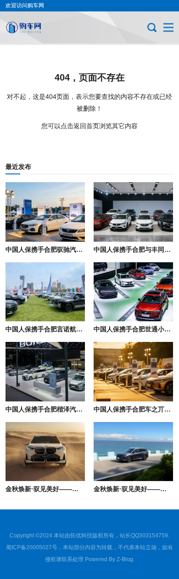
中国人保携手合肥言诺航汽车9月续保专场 (65, 329)
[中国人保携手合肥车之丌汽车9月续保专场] (133, 371)
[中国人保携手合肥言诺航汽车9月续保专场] (45, 292)
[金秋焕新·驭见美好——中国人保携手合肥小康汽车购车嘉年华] (133, 452)
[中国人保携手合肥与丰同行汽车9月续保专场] (133, 212)
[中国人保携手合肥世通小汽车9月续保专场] (133, 292)
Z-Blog (125, 559)
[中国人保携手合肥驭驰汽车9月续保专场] (45, 212)
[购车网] (36, 27)
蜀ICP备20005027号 (31, 547)
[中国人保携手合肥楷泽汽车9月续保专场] (45, 371)
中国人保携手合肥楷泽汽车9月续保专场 (62, 409)
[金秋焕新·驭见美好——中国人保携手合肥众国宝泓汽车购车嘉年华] (45, 452)
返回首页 (86, 126)
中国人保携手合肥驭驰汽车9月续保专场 (62, 249)
